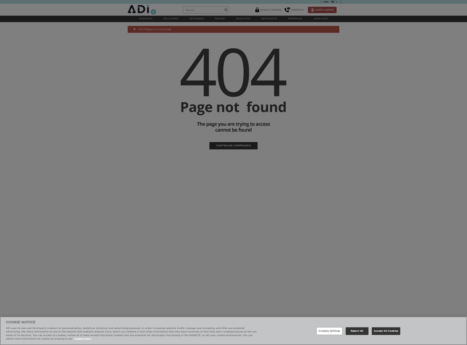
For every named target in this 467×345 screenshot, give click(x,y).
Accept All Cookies (386, 331)
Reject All (357, 331)
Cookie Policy (82, 339)
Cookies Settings (329, 331)
